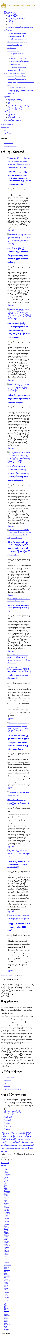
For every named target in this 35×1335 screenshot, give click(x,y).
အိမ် (5, 130)
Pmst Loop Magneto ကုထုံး (18, 67)
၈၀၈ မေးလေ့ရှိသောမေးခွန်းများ (16, 76)
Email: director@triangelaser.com (13, 1114)
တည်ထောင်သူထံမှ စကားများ (16, 18)
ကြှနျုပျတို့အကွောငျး (10, 12)
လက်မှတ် (10, 24)
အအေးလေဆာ (15, 64)
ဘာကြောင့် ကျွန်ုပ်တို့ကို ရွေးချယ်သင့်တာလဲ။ (20, 27)
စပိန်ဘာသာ (4, 124)
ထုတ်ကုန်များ (8, 30)
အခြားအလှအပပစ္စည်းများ (15, 70)
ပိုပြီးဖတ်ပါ (10, 230)
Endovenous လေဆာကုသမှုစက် (15, 1148)
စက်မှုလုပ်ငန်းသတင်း (13, 117)
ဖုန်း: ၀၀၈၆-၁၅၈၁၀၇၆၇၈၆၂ (12, 1111)
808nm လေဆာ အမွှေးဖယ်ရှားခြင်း (17, 42)
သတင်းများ (7, 111)
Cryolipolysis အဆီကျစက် (14, 45)
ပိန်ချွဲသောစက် (11, 48)
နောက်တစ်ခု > (9, 975)
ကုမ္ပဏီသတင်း (11, 114)
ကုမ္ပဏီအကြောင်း (12, 15)
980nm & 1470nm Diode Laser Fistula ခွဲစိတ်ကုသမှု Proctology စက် (18, 608)
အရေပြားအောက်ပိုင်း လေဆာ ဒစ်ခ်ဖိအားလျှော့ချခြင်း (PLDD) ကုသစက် (18, 927)
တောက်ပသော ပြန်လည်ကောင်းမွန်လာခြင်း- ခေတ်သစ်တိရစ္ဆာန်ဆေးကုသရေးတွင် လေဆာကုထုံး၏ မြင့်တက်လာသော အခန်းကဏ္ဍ (18, 255)
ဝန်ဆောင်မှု (7, 96)
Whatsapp (3, 1165)
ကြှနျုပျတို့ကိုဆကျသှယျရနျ (12, 120)
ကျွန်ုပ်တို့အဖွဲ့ (11, 21)
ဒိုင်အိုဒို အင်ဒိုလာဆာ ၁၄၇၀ (16, 1139)
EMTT (13, 56)
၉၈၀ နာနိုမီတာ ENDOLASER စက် (17, 39)
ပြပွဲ (8, 102)
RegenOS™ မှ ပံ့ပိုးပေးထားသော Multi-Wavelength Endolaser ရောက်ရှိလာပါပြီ (18, 864)
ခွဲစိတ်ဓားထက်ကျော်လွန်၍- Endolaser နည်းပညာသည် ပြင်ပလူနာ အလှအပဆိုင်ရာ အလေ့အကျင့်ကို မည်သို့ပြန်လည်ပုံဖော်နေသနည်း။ (18, 330)
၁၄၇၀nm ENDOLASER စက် (15, 36)
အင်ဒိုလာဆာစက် (6, 1133)
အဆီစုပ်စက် (16, 1142)
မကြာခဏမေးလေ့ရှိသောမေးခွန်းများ (15, 73)
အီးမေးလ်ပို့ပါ (5, 1163)
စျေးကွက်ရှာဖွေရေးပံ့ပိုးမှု (14, 99)
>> (14, 975)
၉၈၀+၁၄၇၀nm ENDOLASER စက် (17, 33)
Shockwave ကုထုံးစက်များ (18, 58)
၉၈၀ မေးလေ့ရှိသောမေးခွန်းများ (16, 79)
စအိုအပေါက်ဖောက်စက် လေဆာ (12, 1145)
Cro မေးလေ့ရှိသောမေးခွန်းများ (16, 88)
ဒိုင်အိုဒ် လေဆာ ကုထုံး (17, 54)
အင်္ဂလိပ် (10, 124)
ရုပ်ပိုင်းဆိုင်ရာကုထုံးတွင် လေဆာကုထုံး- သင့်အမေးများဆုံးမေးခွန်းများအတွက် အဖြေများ (18, 398)
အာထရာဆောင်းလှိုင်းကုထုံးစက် (20, 61)
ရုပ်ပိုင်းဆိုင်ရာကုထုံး (13, 51)
